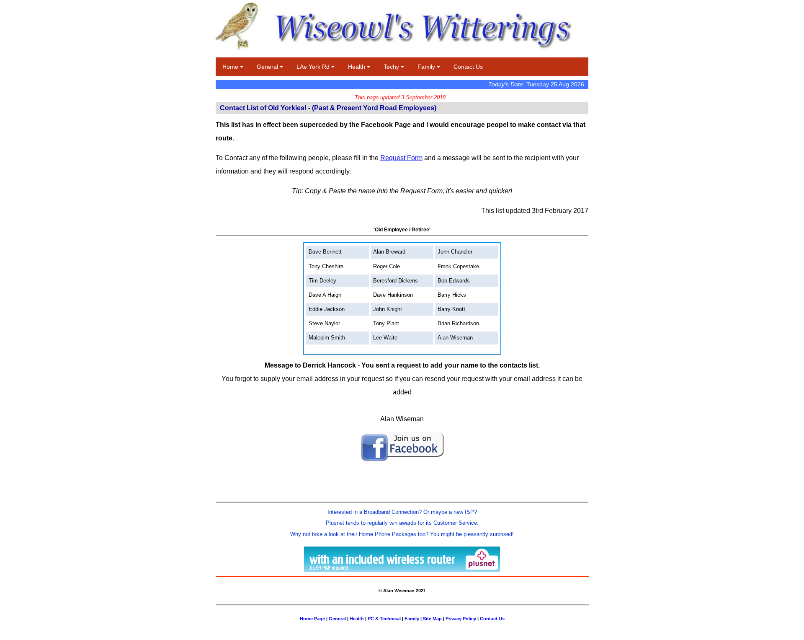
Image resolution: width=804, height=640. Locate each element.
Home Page (312, 618)
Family (427, 66)
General (268, 66)
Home (231, 66)
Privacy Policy (461, 618)
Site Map (432, 618)
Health (357, 66)
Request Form (401, 157)
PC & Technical (384, 618)
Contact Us (468, 66)
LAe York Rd (313, 66)
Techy (392, 66)
